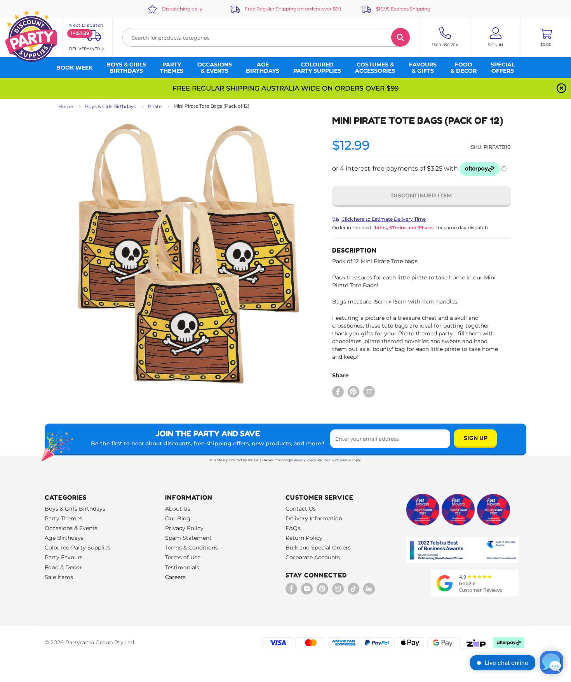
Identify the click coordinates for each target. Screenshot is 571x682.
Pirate (155, 106)
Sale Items (59, 577)
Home (65, 106)
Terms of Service (337, 460)
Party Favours (64, 557)
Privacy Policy (305, 460)
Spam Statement (188, 537)
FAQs (293, 528)
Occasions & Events (71, 528)
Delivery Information (314, 518)
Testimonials (182, 567)
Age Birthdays (64, 537)
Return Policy (304, 537)
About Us (177, 508)
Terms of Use (182, 557)
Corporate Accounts (313, 557)
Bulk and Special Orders (318, 547)
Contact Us (301, 508)
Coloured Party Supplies (77, 547)
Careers (175, 577)
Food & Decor (63, 567)
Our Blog (177, 518)
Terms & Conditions (191, 547)
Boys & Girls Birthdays (110, 106)
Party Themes (63, 518)
